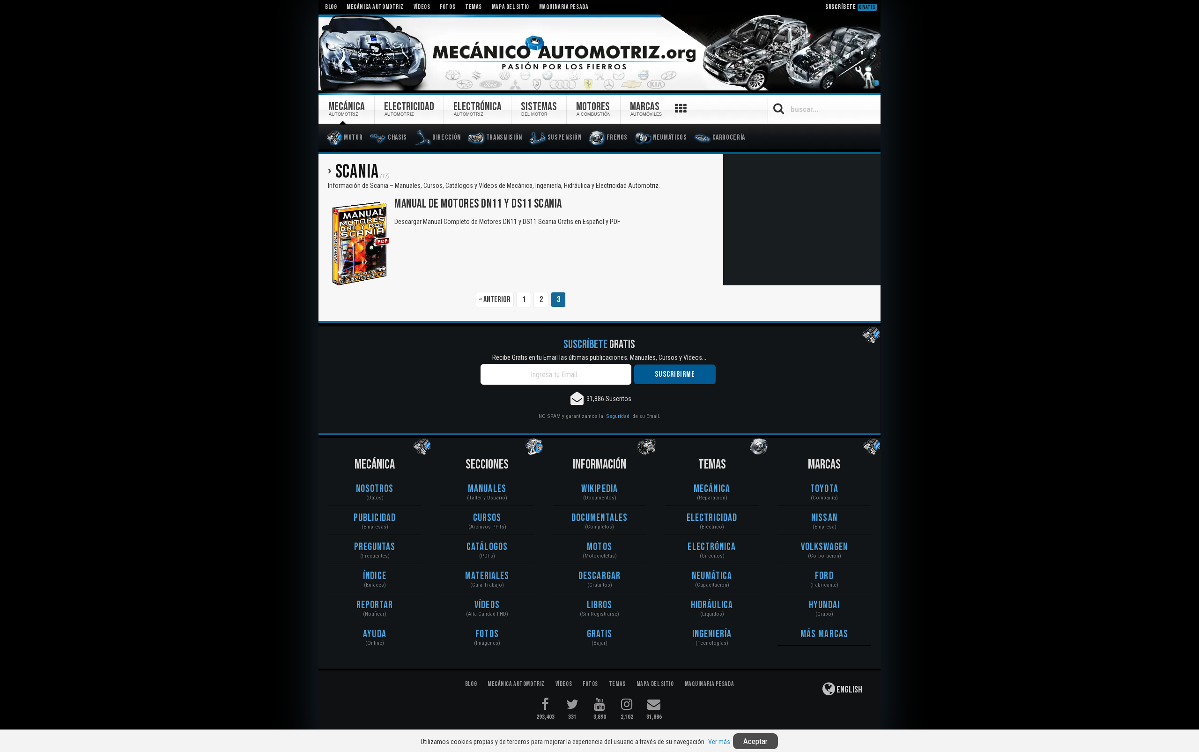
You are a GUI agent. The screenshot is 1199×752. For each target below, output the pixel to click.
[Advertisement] (802, 219)
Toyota (824, 489)
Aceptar (755, 741)
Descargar (599, 576)
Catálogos (487, 547)
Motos (599, 547)
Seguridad (617, 416)
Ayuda (374, 634)
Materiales (487, 576)
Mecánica (712, 489)
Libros (600, 605)
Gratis (600, 634)
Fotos (487, 634)
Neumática (712, 576)
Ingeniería (712, 634)
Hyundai (824, 605)
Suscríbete (850, 7)
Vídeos (487, 605)
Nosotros (375, 489)
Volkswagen (824, 547)
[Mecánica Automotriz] (599, 53)
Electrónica (712, 547)
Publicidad (375, 518)
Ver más (719, 741)
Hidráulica (712, 605)
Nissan (824, 518)
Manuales (487, 489)
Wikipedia (599, 489)
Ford (824, 576)
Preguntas (375, 547)
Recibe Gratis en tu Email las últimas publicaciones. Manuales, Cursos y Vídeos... (599, 357)
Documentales (599, 518)
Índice (374, 576)
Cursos (487, 518)
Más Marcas (824, 634)
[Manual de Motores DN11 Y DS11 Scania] (359, 243)
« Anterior (495, 300)
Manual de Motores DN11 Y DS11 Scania (478, 204)
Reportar (374, 605)
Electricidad (712, 518)
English (848, 689)
